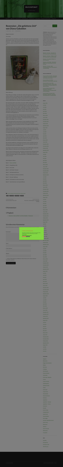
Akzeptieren (24, 236)
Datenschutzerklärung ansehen (27, 235)
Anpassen (28, 236)
